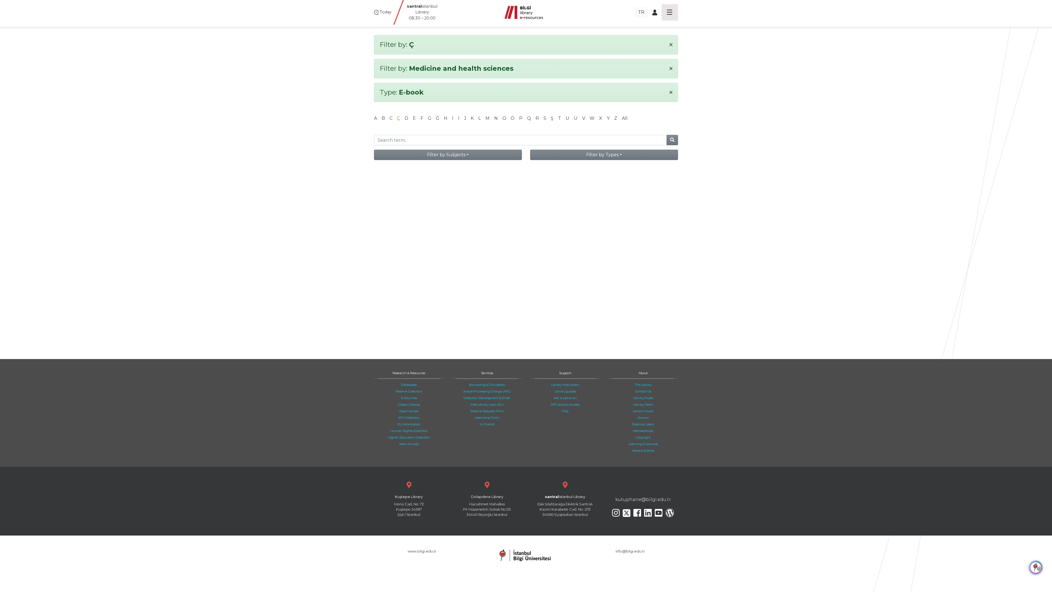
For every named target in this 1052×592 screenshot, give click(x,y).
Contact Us (643, 391)
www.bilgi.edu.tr (422, 551)
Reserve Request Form (487, 411)
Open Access (408, 411)
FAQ (565, 411)
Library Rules (643, 398)
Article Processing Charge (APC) (487, 391)
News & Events (643, 450)
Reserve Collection (409, 391)
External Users (643, 424)
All (625, 118)
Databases (409, 385)
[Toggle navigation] (670, 12)
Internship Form (487, 418)
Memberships (643, 431)
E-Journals (409, 398)
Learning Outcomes (643, 444)
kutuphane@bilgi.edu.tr (643, 499)
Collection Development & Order (487, 398)
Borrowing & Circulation (487, 385)
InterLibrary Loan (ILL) (487, 404)
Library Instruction (565, 385)
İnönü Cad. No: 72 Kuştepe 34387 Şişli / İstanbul (409, 506)
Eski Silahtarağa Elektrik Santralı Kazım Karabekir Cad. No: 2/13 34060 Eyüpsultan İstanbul (565, 506)
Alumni (643, 418)
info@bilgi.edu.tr (630, 551)
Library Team (643, 404)
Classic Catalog (409, 404)
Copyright (643, 437)
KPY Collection (409, 418)
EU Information (409, 424)
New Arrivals (409, 444)
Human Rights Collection (409, 431)
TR (641, 12)
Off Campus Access (565, 404)
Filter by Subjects (446, 154)
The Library (643, 385)
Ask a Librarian (565, 398)
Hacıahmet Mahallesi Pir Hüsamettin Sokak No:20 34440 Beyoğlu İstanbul (487, 506)
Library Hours (643, 411)
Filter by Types (602, 154)
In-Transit (487, 424)
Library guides (565, 391)
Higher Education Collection (409, 437)
